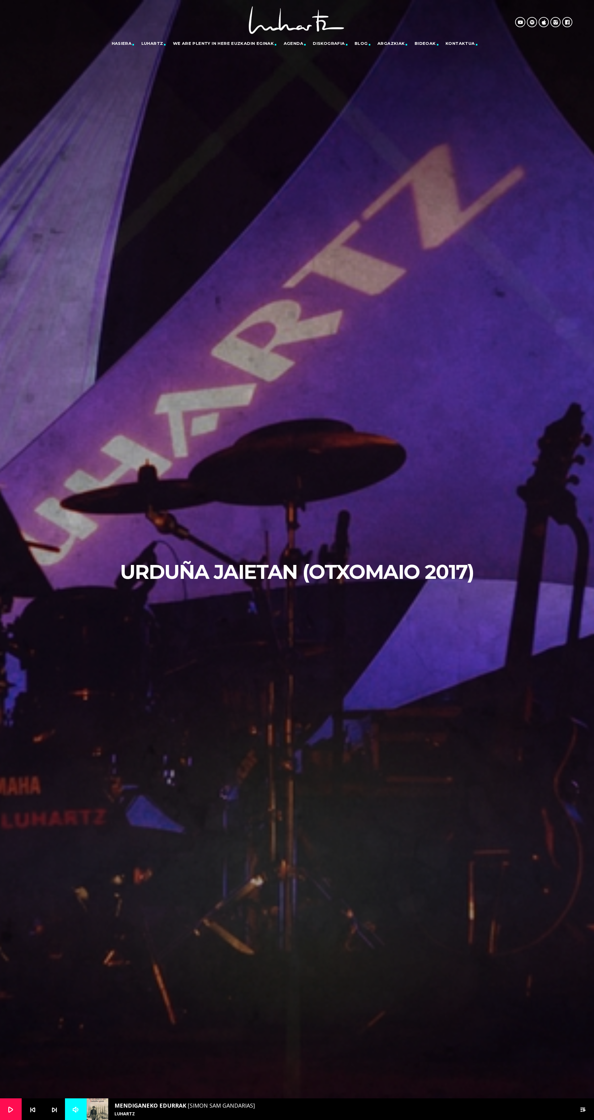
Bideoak (425, 43)
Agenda (293, 43)
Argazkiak (391, 43)
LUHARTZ (152, 43)
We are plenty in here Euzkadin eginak (223, 43)
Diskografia (329, 43)
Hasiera (122, 43)
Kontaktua (460, 43)
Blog (361, 43)
